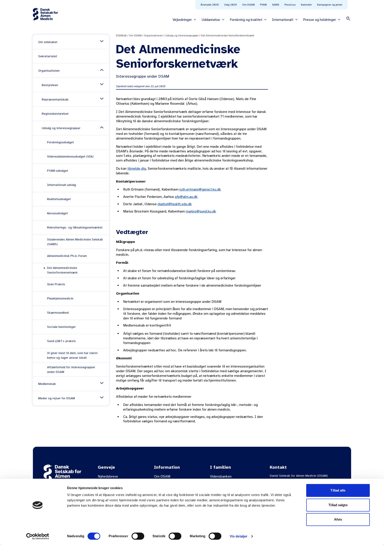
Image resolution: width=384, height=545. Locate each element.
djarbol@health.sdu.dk (175, 204)
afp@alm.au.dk (186, 197)
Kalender (306, 4)
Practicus (290, 4)
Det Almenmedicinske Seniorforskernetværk (227, 35)
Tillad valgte (337, 505)
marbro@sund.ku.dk (201, 211)
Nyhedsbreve (108, 476)
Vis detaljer (238, 536)
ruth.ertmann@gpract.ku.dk (200, 189)
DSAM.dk (121, 35)
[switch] (138, 536)
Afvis (338, 519)
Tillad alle (337, 490)
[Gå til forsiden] (45, 14)
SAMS (275, 4)
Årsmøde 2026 (210, 4)
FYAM (263, 4)
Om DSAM (248, 4)
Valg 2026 (230, 4)
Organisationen (153, 35)
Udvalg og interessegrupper (181, 35)
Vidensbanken (221, 476)
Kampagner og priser (329, 4)
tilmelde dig (136, 168)
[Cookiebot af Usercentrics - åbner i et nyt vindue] (37, 536)
